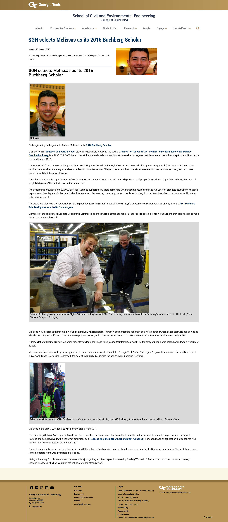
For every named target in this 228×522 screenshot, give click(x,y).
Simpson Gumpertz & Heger (60, 151)
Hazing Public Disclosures (128, 504)
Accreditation (123, 514)
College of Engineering (114, 20)
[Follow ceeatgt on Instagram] (41, 488)
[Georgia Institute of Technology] (44, 4)
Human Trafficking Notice (128, 497)
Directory (78, 491)
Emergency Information (83, 497)
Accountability (123, 511)
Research (129, 28)
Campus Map (37, 506)
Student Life (109, 28)
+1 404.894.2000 (38, 503)
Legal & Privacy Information (128, 494)
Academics (88, 28)
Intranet (77, 501)
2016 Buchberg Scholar (98, 145)
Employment (79, 494)
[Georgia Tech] (171, 487)
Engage (160, 28)
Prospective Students (62, 28)
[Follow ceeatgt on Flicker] (36, 488)
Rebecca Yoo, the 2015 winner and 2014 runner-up (117, 439)
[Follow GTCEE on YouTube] (52, 488)
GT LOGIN (209, 517)
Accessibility (123, 508)
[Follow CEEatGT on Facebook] (31, 488)
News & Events (181, 28)
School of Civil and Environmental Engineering (114, 16)
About (38, 28)
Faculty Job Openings (82, 504)
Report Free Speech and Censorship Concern (136, 518)
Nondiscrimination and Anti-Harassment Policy (136, 491)
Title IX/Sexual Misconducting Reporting (133, 501)
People (146, 28)
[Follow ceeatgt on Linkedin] (46, 488)
